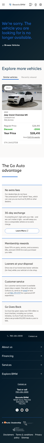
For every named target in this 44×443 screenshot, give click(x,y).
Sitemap (25, 437)
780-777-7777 (15, 293)
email (25, 290)
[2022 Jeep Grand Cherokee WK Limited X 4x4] (22, 97)
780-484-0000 (22, 392)
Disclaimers (8, 434)
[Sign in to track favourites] (38, 87)
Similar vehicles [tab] (10, 77)
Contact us (22, 384)
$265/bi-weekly (33, 137)
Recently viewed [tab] (29, 77)
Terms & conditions (24, 434)
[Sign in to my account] (40, 4)
